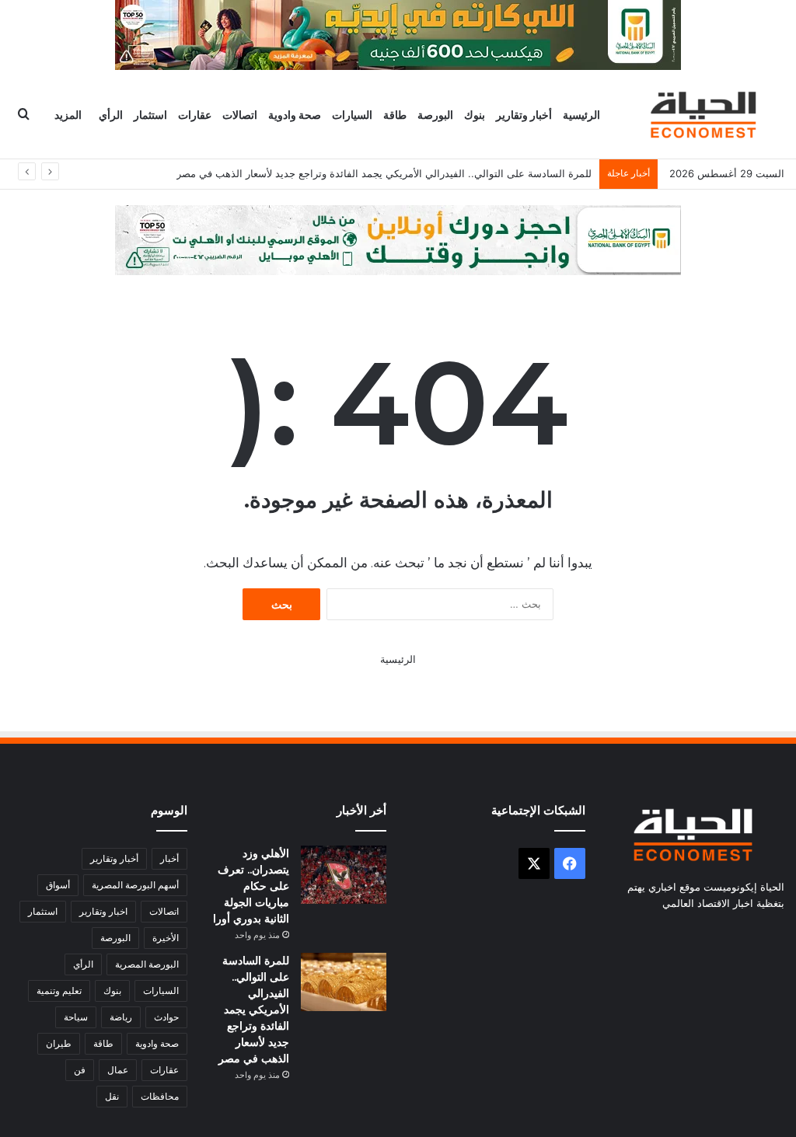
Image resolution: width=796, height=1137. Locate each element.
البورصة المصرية (147, 964)
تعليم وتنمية (59, 990)
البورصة (435, 114)
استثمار (150, 114)
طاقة (395, 114)
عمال (117, 1070)
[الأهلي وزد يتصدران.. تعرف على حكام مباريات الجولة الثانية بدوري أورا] (343, 875)
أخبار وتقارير (524, 114)
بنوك (474, 114)
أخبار (169, 858)
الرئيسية (581, 114)
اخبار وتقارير (103, 911)
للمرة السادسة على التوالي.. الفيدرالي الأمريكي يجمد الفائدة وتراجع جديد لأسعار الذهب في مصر (384, 173)
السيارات (352, 114)
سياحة (76, 1017)
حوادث (166, 1017)
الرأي (111, 114)
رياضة (121, 1017)
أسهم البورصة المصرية (135, 885)
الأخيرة (165, 937)
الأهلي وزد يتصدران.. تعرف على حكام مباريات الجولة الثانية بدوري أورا (251, 886)
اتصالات (239, 114)
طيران (59, 1043)
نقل (112, 1096)
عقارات (194, 114)
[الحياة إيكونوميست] (706, 114)
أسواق (58, 885)
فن (80, 1070)
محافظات (160, 1096)
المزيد (68, 114)
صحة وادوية (294, 114)
